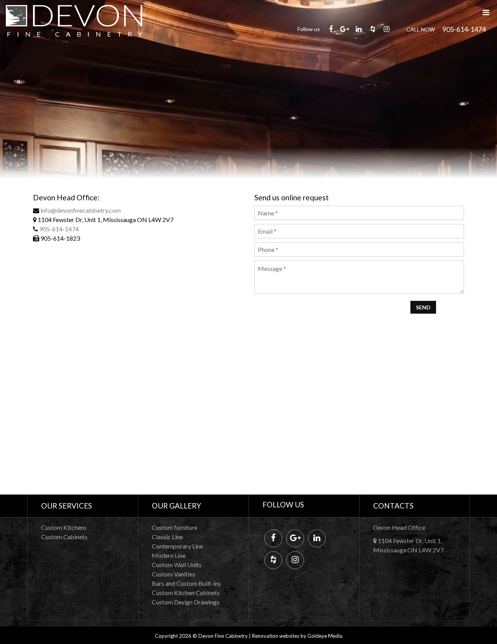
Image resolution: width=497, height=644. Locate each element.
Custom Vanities (173, 574)
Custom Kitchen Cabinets (186, 592)
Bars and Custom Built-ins (186, 583)
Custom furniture (174, 527)
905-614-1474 (464, 29)
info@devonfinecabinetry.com (80, 210)
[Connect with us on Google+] (345, 29)
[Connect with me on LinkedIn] (359, 29)
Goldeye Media (325, 636)
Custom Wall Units (177, 564)
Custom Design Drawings (185, 602)
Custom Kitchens (64, 527)
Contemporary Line (177, 546)
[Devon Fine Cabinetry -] (74, 8)
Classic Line (167, 536)
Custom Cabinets (64, 536)
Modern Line (169, 555)
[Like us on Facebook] (331, 29)
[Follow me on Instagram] (387, 29)
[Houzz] (373, 29)
